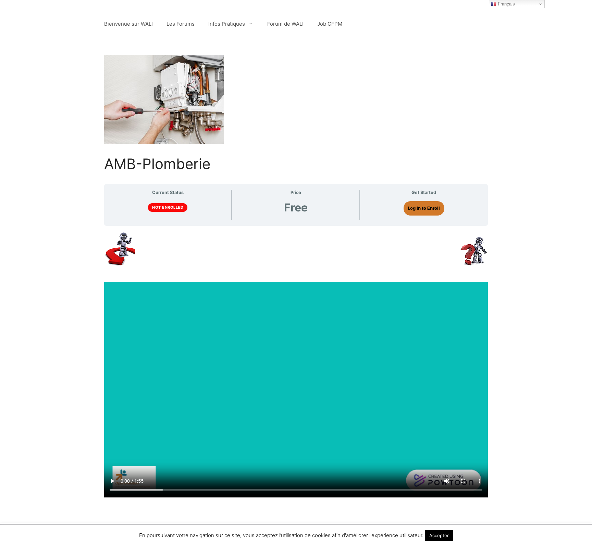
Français (505, 4)
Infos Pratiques (226, 24)
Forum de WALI (285, 24)
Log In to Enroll (424, 208)
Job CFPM (329, 24)
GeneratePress (333, 534)
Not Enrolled (167, 207)
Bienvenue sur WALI (128, 24)
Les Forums (180, 24)
